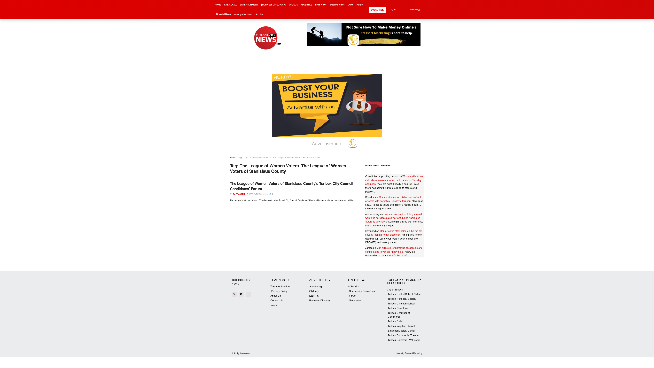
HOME (218, 5)
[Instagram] (234, 294)
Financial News (223, 14)
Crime (350, 5)
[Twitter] (248, 294)
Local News (320, 5)
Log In (392, 9)
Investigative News (243, 14)
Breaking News (337, 5)
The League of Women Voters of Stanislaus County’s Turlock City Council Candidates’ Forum (291, 186)
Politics (359, 5)
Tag (240, 157)
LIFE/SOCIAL (230, 5)
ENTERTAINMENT (249, 5)
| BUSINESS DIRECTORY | (273, 5)
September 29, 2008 (258, 194)
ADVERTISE (306, 5)
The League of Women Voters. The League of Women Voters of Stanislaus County (282, 157)
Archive (259, 14)
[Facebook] (241, 294)
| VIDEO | (293, 5)
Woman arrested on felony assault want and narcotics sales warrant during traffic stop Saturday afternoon (393, 217)
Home (233, 157)
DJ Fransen (239, 194)
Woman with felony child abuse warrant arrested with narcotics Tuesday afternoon (394, 180)
